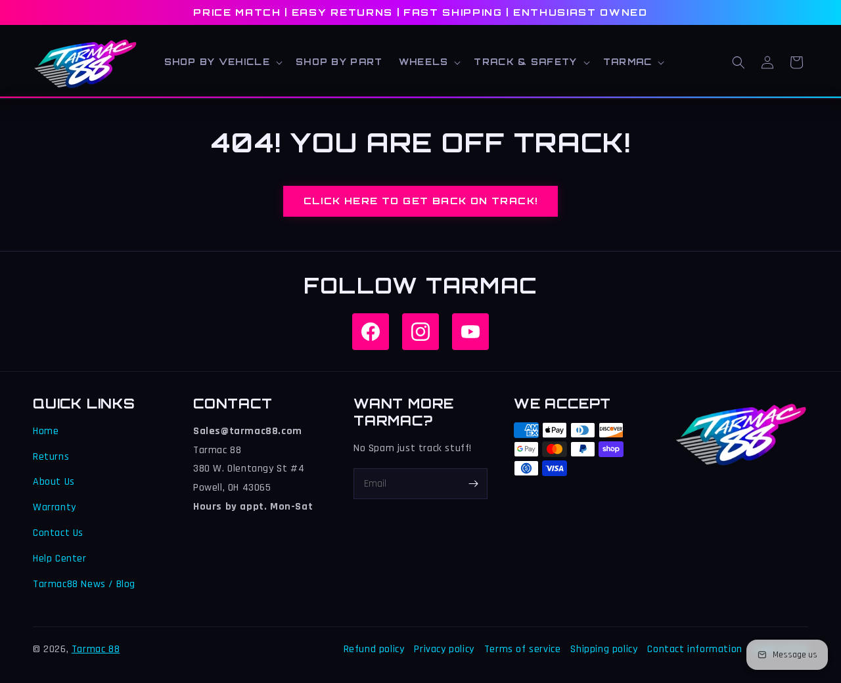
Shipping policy (603, 649)
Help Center (60, 558)
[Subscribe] (473, 483)
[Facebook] (370, 331)
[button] (222, 62)
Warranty (54, 507)
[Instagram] (420, 331)
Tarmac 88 (96, 649)
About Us (54, 482)
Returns (51, 457)
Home (45, 431)
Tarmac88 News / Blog (84, 584)
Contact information (694, 649)
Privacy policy (444, 649)
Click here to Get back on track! (421, 200)
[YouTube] (470, 331)
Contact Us (58, 533)
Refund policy (374, 649)
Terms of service (522, 649)
